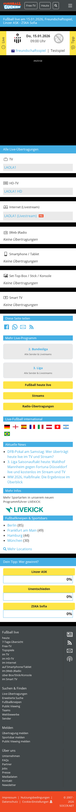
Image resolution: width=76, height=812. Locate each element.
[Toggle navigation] (70, 5)
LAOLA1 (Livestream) (20, 216)
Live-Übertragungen (14, 694)
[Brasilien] (7, 434)
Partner (7, 764)
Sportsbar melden (13, 737)
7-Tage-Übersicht (12, 642)
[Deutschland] (7, 427)
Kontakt (7, 781)
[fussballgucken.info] (12, 5)
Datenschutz (10, 802)
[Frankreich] (32, 427)
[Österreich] (49, 427)
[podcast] (69, 660)
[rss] (69, 644)
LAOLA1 (10, 167)
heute (6, 638)
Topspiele (8, 650)
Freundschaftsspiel (31, 50)
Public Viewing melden (16, 741)
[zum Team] (16, 38)
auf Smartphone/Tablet (16, 667)
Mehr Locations (19, 549)
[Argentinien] (66, 427)
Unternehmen (11, 756)
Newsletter (9, 785)
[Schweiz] (57, 427)
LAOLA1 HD (13, 191)
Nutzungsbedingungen (35, 797)
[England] (15, 427)
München (14, 540)
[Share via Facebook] (6, 328)
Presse (6, 772)
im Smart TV (9, 679)
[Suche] (56, 5)
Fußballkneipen (12, 702)
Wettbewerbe (10, 714)
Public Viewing (11, 706)
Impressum (9, 797)
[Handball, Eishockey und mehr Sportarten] (24, 509)
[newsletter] (69, 652)
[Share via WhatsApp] (14, 328)
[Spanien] (24, 427)
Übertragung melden (15, 733)
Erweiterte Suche (12, 698)
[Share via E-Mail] (23, 328)
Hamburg (15, 535)
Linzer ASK (39, 572)
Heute (45, 5)
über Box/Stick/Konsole (17, 675)
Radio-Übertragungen (38, 406)
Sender (6, 718)
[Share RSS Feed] (31, 328)
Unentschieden (39, 589)
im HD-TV (8, 658)
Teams (6, 710)
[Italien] (40, 427)
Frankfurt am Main (22, 530)
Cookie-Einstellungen (35, 802)
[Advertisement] (38, 102)
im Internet (9, 662)
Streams (38, 396)
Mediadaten (9, 777)
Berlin (12, 525)
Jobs (4, 768)
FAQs (5, 760)
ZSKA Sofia (39, 606)
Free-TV (31, 5)
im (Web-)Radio (11, 671)
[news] (69, 636)
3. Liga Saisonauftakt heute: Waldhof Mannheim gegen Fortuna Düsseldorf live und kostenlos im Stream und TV (37, 466)
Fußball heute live (38, 385)
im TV (5, 654)
